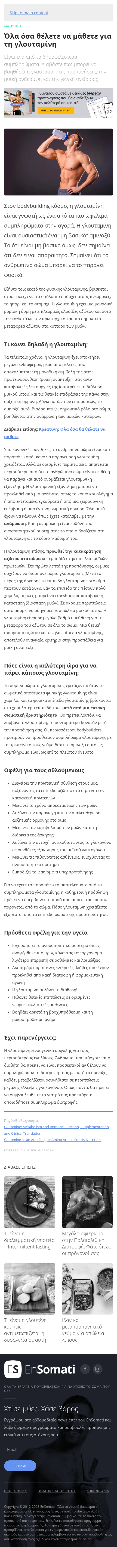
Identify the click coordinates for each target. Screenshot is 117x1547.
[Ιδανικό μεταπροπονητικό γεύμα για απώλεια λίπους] (87, 1289)
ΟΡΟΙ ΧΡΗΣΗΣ (15, 1491)
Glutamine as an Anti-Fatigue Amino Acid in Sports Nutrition (52, 1139)
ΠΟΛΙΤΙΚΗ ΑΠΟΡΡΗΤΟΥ (57, 1491)
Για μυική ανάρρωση (37, 1150)
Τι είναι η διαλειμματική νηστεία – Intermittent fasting (29, 1240)
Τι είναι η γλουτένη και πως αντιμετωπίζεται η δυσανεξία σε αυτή (25, 1330)
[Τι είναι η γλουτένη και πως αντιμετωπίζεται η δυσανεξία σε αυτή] (29, 1289)
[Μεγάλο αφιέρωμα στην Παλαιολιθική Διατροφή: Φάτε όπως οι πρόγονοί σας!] (87, 1202)
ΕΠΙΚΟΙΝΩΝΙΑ (98, 1491)
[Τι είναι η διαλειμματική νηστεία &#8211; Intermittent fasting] (29, 1202)
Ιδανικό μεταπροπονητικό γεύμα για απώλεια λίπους (83, 1330)
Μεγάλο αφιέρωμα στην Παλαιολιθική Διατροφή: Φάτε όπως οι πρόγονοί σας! (86, 1243)
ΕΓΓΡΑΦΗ (20, 1466)
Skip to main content (29, 12)
